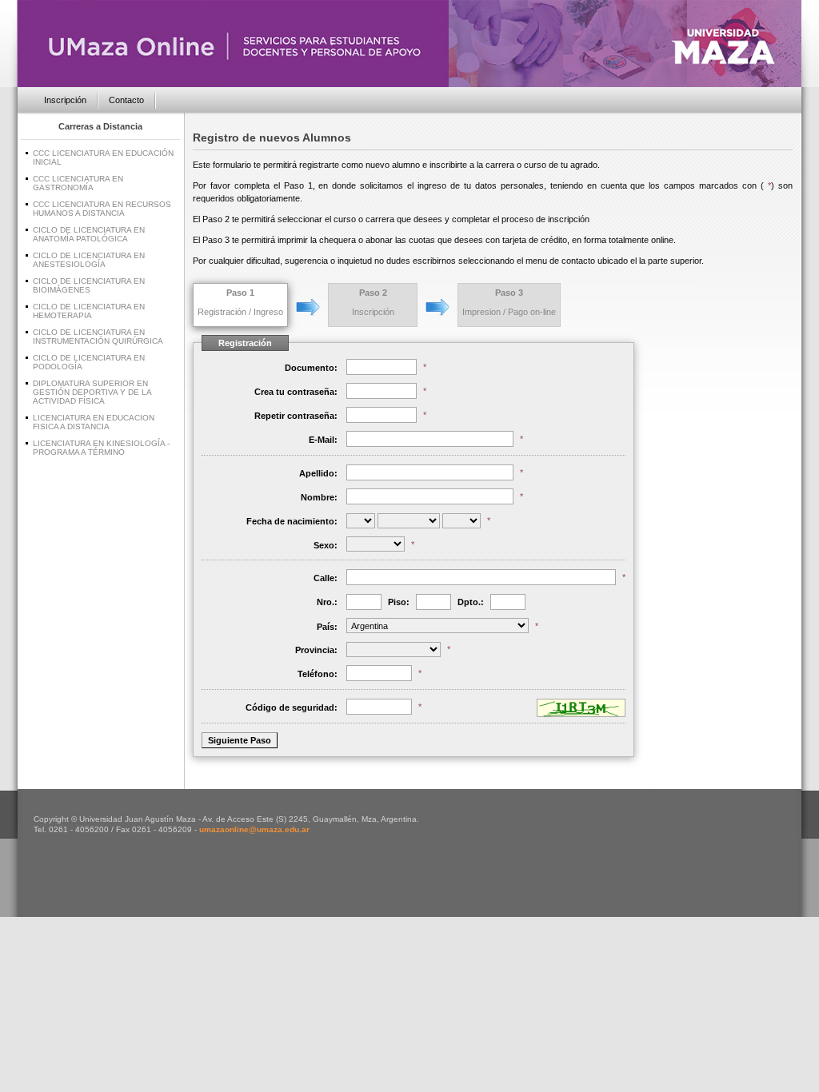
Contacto (126, 100)
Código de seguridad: (292, 707)
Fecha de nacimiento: (292, 521)
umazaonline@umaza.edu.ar (254, 829)
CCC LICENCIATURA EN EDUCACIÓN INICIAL (103, 157)
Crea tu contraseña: (296, 392)
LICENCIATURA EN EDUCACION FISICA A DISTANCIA (93, 422)
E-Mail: (323, 439)
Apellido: (318, 473)
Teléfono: (318, 674)
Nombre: (319, 497)
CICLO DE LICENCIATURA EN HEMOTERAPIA (89, 311)
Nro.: (327, 602)
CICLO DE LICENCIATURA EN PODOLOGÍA (89, 362)
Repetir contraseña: (296, 415)
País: (327, 627)
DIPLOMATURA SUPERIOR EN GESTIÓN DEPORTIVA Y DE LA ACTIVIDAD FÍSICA (92, 392)
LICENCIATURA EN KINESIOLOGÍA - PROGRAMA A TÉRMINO (101, 447)
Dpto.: (470, 602)
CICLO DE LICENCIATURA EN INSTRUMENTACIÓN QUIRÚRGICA (98, 336)
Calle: (326, 578)
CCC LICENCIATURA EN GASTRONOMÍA (78, 183)
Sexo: (326, 545)
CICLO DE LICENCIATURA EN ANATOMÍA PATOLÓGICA (89, 234)
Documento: (311, 368)
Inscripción (65, 100)
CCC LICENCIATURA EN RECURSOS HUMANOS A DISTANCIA (102, 208)
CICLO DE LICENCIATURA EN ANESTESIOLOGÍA (89, 260)
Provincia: (316, 650)
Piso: (399, 602)
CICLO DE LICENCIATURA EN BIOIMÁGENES (89, 285)
